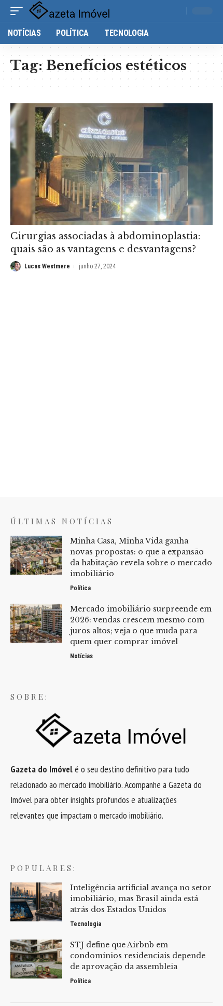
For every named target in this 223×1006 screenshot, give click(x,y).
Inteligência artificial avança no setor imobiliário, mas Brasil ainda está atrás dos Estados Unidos (141, 898)
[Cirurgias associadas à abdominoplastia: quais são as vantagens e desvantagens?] (111, 164)
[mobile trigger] (19, 11)
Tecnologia (85, 924)
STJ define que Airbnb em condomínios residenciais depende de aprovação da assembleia (137, 955)
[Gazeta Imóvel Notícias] (70, 11)
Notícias (81, 656)
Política (80, 588)
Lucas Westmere (47, 266)
